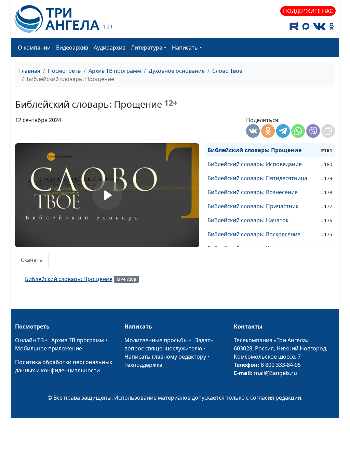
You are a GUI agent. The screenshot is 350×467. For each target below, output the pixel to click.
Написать (185, 47)
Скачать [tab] (32, 260)
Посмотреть (64, 71)
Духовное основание (177, 71)
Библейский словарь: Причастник (252, 206)
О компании (34, 47)
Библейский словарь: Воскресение (253, 234)
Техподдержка (143, 365)
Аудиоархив (109, 47)
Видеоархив (72, 47)
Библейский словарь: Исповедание (254, 164)
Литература (146, 47)
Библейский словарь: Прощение (254, 150)
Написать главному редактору (165, 356)
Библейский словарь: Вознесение (252, 192)
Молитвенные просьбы (156, 340)
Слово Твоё (227, 71)
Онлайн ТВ (29, 340)
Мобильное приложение (48, 348)
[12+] (56, 19)
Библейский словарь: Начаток (247, 220)
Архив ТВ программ (115, 71)
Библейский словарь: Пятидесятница (257, 178)
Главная (29, 71)
